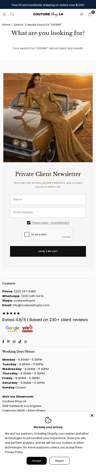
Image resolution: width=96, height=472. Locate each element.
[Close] (92, 415)
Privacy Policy (14, 452)
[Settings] (82, 14)
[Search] (12, 14)
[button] (90, 14)
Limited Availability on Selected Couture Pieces (48, 4)
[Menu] (4, 14)
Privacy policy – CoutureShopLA (50, 222)
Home (6, 24)
